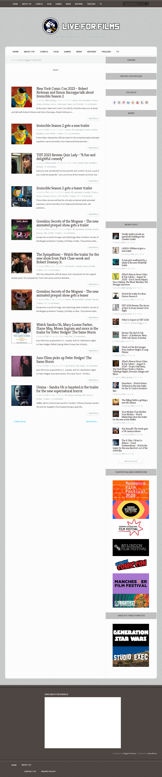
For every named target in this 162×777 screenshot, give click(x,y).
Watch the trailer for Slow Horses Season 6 (134, 295)
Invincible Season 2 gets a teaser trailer (64, 188)
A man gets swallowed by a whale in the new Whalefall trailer (134, 262)
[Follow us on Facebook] (114, 102)
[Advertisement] (56, 76)
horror (54, 104)
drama (39, 104)
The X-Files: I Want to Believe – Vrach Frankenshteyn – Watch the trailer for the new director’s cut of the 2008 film (130, 445)
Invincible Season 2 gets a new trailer (63, 125)
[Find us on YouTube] (137, 102)
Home (15, 4)
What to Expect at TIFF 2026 (135, 319)
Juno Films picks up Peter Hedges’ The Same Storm (63, 359)
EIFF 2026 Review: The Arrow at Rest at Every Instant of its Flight (135, 308)
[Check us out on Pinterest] (124, 102)
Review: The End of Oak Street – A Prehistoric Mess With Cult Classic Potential (134, 335)
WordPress (152, 754)
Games (59, 4)
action (75, 100)
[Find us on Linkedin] (128, 102)
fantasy (46, 104)
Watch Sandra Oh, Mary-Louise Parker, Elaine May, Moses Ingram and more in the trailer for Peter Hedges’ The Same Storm (67, 328)
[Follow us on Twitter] (119, 102)
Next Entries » (92, 421)
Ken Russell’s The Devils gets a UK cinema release (135, 430)
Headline (40, 134)
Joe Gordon (127, 314)
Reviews (79, 4)
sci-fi (75, 104)
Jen (123, 341)
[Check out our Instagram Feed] (147, 102)
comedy (80, 163)
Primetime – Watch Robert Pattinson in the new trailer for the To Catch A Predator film (130, 387)
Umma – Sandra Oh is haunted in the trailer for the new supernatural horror (67, 389)
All (80, 100)
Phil (47, 130)
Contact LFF (30, 771)
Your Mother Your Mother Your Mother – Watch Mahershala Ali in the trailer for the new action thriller (130, 415)
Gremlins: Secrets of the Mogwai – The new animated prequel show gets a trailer (67, 223)
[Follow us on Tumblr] (142, 102)
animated (86, 100)
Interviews (62, 104)
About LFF (26, 4)
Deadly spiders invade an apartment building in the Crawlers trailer (133, 236)
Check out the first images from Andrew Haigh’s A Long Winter (135, 349)
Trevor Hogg (136, 323)
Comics (39, 4)
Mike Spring (50, 100)
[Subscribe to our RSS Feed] (133, 102)
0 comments (91, 104)
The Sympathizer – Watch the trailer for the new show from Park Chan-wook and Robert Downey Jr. (67, 258)
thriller (81, 104)
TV (101, 4)
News (68, 4)
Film (49, 4)
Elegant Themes (129, 754)
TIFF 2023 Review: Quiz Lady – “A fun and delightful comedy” (65, 157)
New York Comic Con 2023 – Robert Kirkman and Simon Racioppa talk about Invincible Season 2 (65, 92)
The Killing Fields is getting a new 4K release (134, 401)
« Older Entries (19, 421)
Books (71, 266)
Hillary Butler (50, 163)
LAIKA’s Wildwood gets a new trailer (133, 250)
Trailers (91, 4)
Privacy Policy (48, 771)
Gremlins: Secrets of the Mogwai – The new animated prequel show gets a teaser (67, 293)
